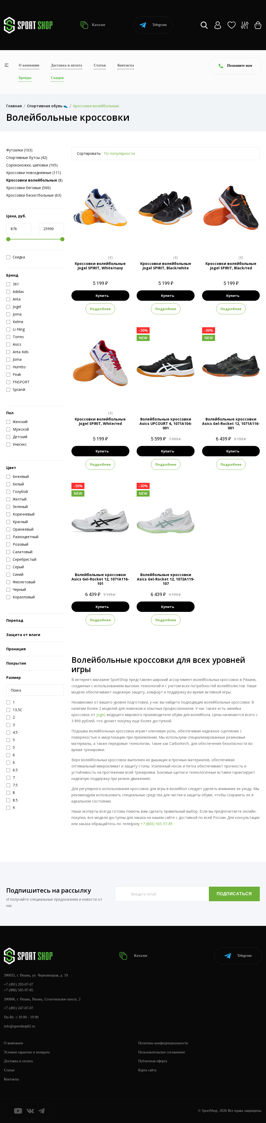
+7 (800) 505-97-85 (157, 823)
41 (95, 242)
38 (152, 242)
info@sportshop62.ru (19, 1026)
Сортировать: (89, 153)
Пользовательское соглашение (161, 1052)
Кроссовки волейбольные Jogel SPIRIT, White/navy (100, 265)
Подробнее (100, 308)
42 (170, 242)
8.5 (155, 398)
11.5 (246, 398)
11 (176, 398)
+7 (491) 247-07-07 (18, 1008)
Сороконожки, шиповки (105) (32, 165)
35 (226, 242)
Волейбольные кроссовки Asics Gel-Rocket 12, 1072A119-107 (166, 579)
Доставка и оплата (66, 65)
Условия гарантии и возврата (27, 1052)
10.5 (166, 398)
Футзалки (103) (19, 150)
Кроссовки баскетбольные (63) (33, 195)
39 (161, 242)
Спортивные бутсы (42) (26, 157)
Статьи (100, 65)
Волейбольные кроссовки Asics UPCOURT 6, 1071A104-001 (165, 423)
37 (86, 242)
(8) (34, 180)
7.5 (151, 553)
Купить (102, 295)
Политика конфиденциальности (163, 1043)
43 (105, 242)
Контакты (125, 65)
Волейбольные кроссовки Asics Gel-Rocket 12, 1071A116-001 (231, 423)
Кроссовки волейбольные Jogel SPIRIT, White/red (100, 421)
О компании (29, 65)
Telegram (159, 25)
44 (114, 242)
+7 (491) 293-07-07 (18, 984)
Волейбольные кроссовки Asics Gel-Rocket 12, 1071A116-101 (100, 579)
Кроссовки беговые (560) (28, 187)
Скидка (19, 257)
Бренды (25, 78)
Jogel (100, 714)
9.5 (215, 398)
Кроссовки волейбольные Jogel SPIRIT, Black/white (165, 265)
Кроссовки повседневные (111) (33, 172)
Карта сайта (147, 1070)
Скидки (57, 78)
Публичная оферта (152, 1061)
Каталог (98, 25)
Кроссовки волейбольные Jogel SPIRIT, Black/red (230, 265)
